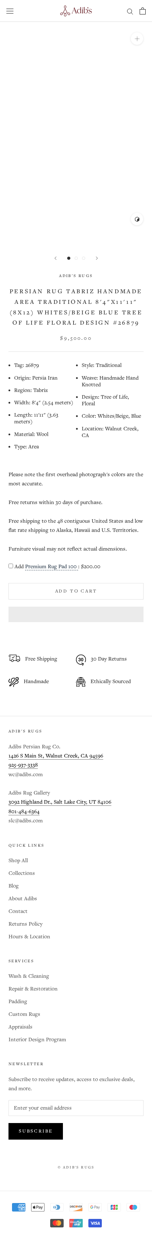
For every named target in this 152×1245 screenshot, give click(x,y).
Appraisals (20, 1027)
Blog (13, 886)
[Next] (97, 258)
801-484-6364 (24, 811)
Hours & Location (29, 936)
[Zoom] (137, 38)
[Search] (130, 11)
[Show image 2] (76, 258)
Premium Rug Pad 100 (51, 566)
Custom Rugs (24, 1014)
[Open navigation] (9, 11)
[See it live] (137, 219)
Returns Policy (25, 924)
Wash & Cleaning (28, 976)
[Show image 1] (68, 258)
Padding (17, 1001)
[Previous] (55, 258)
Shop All (18, 860)
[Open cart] (143, 10)
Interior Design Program (37, 1039)
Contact (18, 911)
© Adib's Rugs (76, 1167)
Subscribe (36, 1131)
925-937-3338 (23, 765)
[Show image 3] (83, 258)
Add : (57, 566)
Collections (21, 873)
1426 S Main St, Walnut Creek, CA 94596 (55, 756)
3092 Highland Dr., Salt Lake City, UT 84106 (59, 802)
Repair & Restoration (33, 989)
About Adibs (22, 898)
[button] (76, 614)
